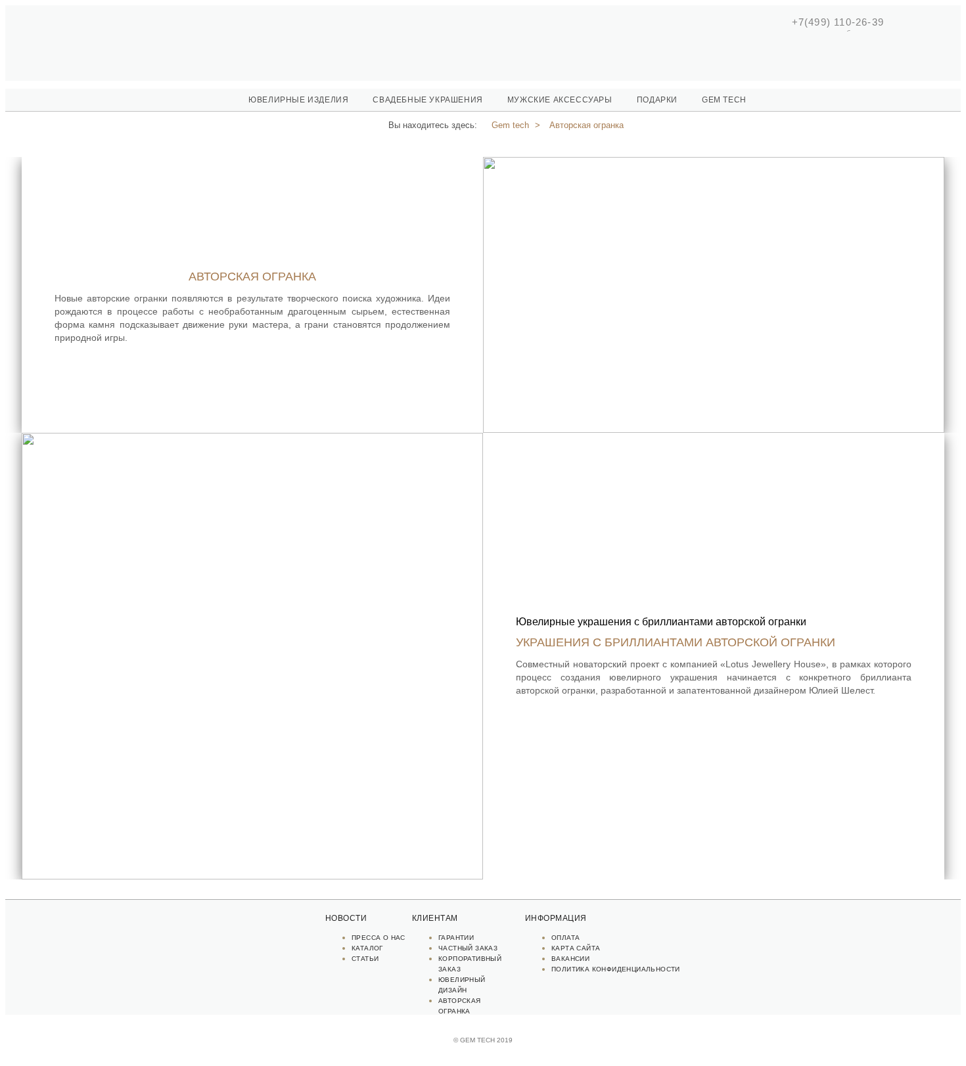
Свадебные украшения (427, 99)
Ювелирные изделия (298, 99)
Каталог (367, 948)
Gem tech (724, 99)
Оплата (565, 937)
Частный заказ (467, 948)
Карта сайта (575, 948)
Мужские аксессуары (559, 99)
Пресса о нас (378, 937)
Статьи (365, 958)
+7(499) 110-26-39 (838, 22)
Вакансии (570, 958)
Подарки (657, 99)
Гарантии (456, 937)
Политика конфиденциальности (615, 969)
